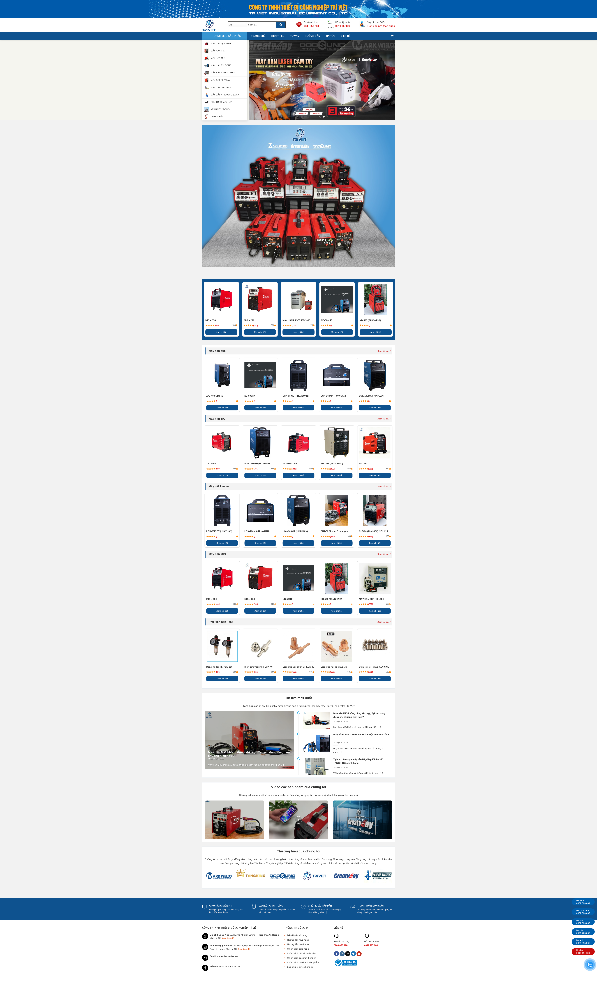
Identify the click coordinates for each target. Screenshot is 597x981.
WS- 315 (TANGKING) (332, 463)
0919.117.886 (371, 945)
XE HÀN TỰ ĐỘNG (220, 109)
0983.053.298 (340, 945)
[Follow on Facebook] (336, 953)
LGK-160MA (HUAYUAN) (333, 396)
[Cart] (392, 36)
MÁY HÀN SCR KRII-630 (371, 599)
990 (234, 468)
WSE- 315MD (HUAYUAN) (257, 463)
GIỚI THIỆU (278, 36)
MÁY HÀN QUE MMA (221, 43)
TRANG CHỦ (258, 36)
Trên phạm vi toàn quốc (381, 26)
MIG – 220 (249, 320)
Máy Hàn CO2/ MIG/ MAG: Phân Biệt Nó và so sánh (361, 734)
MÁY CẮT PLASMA (220, 80)
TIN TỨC (330, 36)
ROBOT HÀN (217, 116)
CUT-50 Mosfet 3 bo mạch (334, 531)
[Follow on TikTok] (347, 953)
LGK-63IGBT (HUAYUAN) (296, 396)
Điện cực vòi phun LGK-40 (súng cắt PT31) (258, 667)
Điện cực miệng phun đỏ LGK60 (334, 667)
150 (387, 536)
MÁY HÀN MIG (218, 58)
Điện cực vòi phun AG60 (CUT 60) (375, 667)
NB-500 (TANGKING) (370, 320)
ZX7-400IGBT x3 (214, 396)
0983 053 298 (311, 26)
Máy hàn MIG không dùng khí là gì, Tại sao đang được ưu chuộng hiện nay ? (249, 754)
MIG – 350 (210, 320)
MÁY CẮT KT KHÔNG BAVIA (225, 94)
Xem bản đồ (228, 938)
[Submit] (280, 25)
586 (272, 325)
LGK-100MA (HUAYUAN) (371, 396)
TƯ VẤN (294, 36)
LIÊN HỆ (345, 36)
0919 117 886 (342, 26)
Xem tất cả (383, 351)
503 (234, 325)
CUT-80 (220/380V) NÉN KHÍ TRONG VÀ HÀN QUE (373, 531)
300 (349, 536)
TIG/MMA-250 (290, 463)
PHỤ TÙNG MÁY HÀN (221, 102)
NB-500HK (326, 320)
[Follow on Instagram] (342, 953)
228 (311, 325)
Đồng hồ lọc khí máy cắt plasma (219, 667)
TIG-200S (211, 463)
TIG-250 (363, 463)
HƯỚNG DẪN (312, 36)
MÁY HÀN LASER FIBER (223, 72)
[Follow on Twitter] (353, 953)
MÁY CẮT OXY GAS (221, 87)
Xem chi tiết (221, 332)
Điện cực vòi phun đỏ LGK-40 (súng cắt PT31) (298, 667)
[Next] (388, 80)
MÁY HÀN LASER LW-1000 (296, 320)
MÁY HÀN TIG (218, 50)
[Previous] (256, 80)
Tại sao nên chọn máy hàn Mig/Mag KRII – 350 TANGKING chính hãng (358, 761)
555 (387, 604)
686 (234, 672)
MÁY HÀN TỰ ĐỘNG (221, 65)
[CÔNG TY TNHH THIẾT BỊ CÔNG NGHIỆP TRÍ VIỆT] (212, 25)
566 (272, 468)
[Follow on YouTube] (359, 953)
